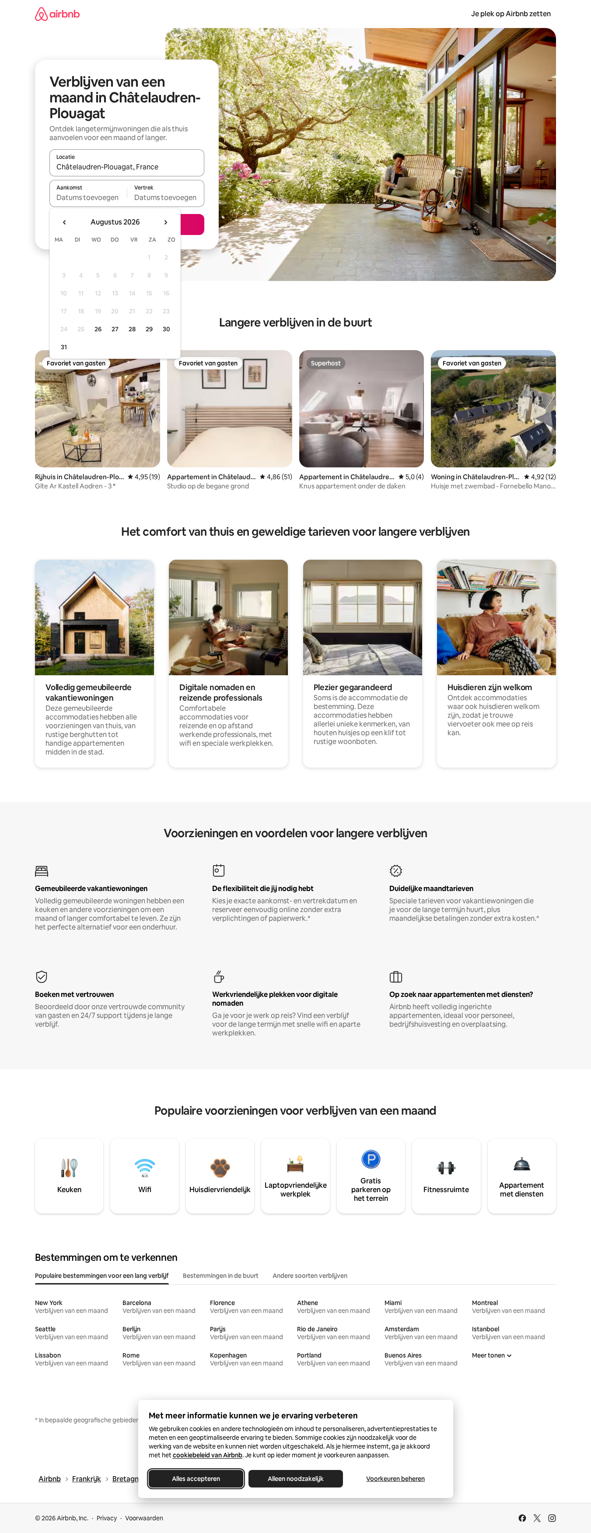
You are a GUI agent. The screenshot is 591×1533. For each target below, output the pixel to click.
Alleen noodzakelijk (296, 1479)
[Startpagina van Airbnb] (57, 14)
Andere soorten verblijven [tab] (310, 1276)
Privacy (107, 1518)
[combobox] (126, 166)
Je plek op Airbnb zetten (511, 13)
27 (115, 329)
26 (97, 329)
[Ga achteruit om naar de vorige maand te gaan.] (64, 222)
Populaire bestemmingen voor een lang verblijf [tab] (102, 1276)
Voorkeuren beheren (395, 1479)
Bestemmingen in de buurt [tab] (221, 1276)
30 (166, 329)
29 (149, 329)
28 (132, 329)
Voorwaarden (144, 1518)
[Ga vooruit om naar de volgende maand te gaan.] (165, 222)
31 (64, 347)
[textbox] (88, 197)
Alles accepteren (196, 1479)
